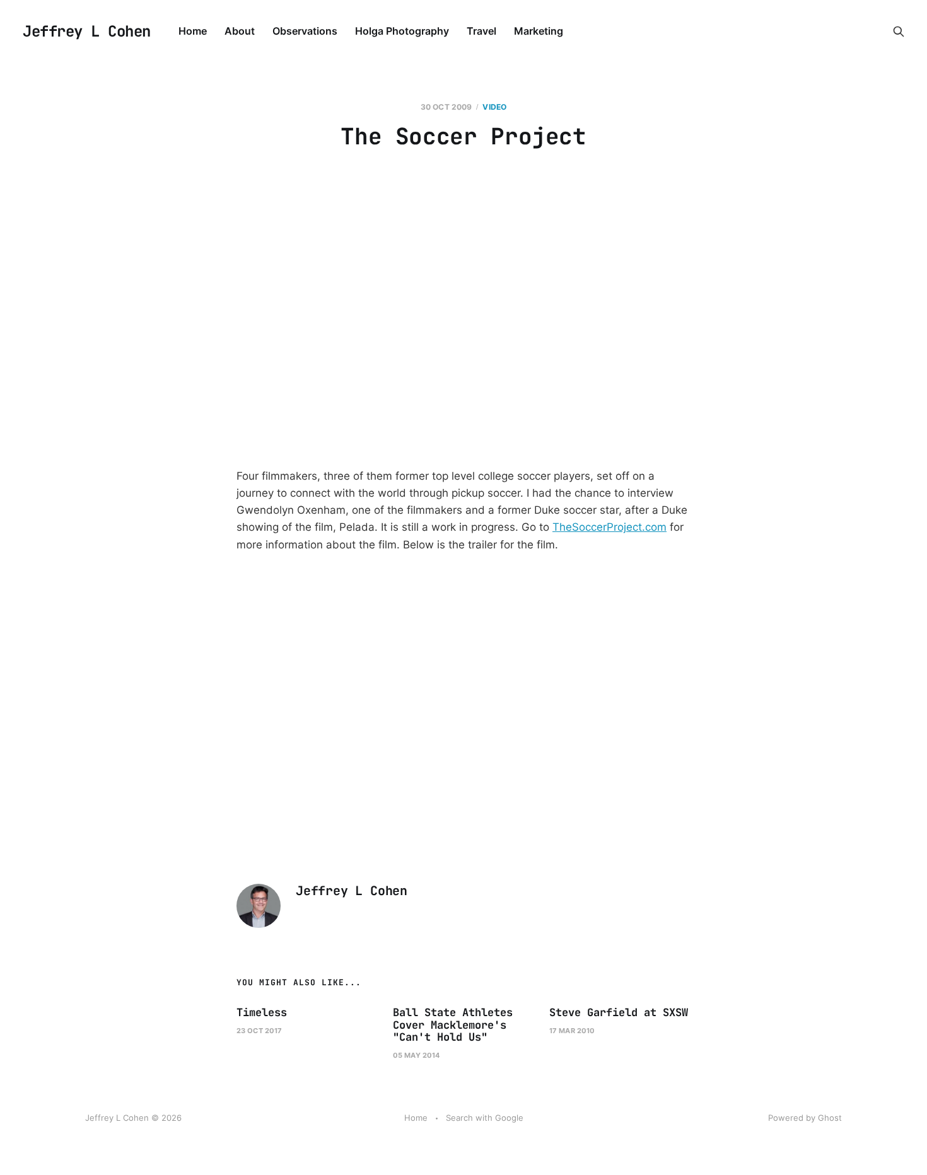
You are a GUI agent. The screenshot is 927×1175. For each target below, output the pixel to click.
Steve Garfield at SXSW (618, 1012)
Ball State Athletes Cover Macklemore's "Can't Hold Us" (453, 1024)
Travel (481, 31)
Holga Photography (402, 31)
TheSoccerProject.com (609, 527)
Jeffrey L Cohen (87, 31)
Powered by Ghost (805, 1118)
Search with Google (484, 1118)
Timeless (261, 1012)
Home (192, 31)
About (239, 31)
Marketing (538, 31)
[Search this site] (898, 31)
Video (494, 107)
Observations (304, 31)
